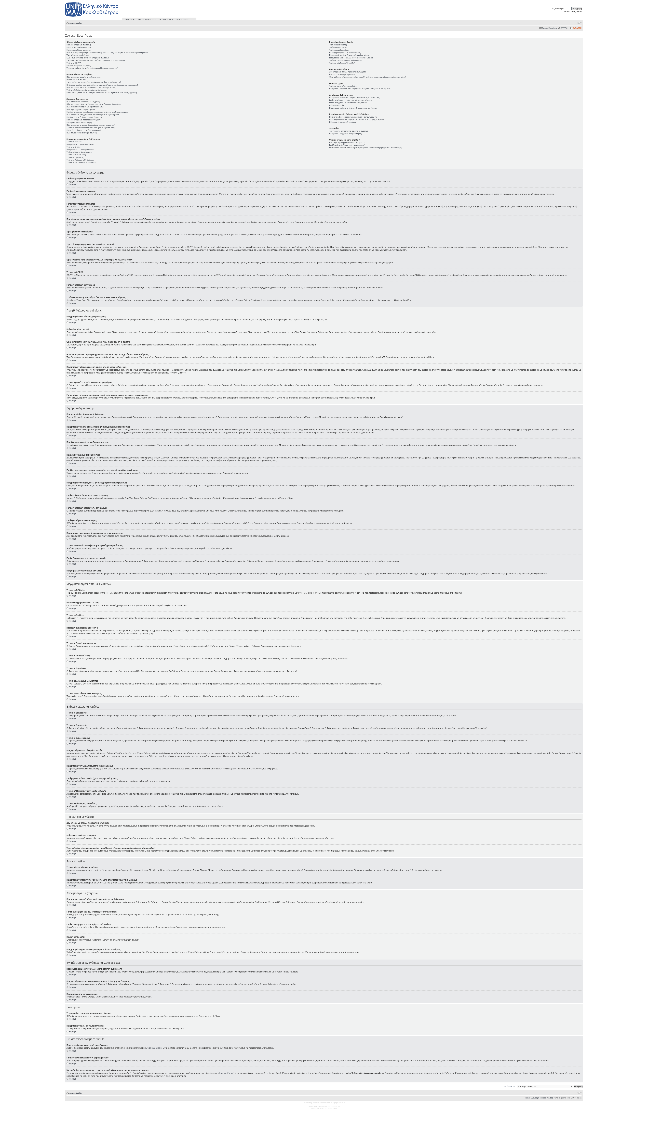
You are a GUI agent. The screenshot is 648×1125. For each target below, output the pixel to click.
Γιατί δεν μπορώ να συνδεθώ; (78, 45)
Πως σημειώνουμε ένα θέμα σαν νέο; (81, 133)
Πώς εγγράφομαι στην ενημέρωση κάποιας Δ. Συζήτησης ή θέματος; (357, 119)
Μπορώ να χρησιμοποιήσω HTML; (80, 144)
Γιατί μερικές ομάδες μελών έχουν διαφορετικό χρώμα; (351, 58)
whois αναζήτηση (226, 1073)
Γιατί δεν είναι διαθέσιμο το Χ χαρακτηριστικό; (347, 145)
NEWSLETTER (182, 19)
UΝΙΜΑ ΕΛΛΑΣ (129, 19)
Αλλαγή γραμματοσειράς (579, 22)
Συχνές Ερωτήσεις (549, 28)
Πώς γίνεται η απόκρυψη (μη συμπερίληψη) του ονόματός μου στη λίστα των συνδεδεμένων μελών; (107, 53)
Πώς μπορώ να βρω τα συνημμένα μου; (345, 134)
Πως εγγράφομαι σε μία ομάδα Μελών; (345, 53)
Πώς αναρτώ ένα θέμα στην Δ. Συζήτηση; (83, 102)
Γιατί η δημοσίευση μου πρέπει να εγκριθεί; (83, 130)
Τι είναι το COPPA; (74, 63)
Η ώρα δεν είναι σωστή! (76, 80)
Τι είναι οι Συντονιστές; (338, 47)
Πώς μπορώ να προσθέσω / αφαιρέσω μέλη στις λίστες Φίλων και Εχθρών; (360, 89)
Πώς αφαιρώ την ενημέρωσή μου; (343, 122)
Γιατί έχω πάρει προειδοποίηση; (79, 122)
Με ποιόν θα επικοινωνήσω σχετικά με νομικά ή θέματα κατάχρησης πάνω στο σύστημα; (365, 148)
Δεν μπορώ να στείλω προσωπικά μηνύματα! (347, 72)
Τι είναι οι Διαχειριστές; (338, 45)
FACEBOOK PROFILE (147, 19)
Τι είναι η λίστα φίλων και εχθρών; (343, 86)
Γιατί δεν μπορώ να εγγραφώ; (78, 66)
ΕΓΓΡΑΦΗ (565, 28)
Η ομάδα (526, 1098)
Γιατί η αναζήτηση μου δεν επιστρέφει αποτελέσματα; (350, 100)
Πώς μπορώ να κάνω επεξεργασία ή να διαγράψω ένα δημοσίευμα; (94, 104)
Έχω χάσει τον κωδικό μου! (77, 55)
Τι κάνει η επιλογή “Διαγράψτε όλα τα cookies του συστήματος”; (92, 68)
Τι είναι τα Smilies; (73, 147)
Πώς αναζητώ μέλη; (337, 105)
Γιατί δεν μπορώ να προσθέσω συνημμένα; (84, 120)
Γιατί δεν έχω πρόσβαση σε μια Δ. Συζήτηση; (84, 117)
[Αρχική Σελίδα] (92, 17)
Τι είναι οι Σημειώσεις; (75, 157)
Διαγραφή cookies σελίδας (542, 1098)
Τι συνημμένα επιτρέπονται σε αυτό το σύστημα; (348, 131)
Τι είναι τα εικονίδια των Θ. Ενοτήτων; (81, 162)
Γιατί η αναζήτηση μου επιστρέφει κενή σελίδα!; (348, 103)
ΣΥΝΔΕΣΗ (577, 28)
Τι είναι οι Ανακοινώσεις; (76, 155)
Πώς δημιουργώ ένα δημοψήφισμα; (80, 109)
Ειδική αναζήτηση (573, 11)
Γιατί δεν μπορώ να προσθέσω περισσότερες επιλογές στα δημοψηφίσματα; (97, 112)
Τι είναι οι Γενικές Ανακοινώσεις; (79, 152)
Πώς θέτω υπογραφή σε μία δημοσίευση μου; (84, 107)
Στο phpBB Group (154, 1048)
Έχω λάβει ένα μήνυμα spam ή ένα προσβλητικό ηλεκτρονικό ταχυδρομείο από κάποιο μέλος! (367, 77)
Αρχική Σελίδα (75, 23)
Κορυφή (72, 184)
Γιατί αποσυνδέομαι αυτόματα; (78, 50)
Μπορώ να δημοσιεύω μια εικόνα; (80, 149)
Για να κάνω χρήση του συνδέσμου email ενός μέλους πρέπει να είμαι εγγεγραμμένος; (101, 93)
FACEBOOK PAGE (166, 19)
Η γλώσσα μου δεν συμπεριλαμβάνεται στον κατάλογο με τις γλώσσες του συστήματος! (102, 85)
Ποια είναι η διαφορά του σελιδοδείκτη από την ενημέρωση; (353, 117)
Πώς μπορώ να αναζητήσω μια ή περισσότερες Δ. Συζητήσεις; (354, 97)
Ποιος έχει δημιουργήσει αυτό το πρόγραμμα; (347, 143)
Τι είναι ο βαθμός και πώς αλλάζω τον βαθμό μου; (86, 90)
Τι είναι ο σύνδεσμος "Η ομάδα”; (342, 63)
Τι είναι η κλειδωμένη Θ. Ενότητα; (80, 160)
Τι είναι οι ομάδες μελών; (339, 50)
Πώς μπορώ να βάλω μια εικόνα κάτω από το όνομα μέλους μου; (92, 87)
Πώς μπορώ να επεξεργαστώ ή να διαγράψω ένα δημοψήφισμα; (92, 115)
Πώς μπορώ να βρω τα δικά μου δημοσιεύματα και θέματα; (353, 108)
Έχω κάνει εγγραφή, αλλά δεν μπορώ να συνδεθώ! (87, 58)
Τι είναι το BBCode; (74, 142)
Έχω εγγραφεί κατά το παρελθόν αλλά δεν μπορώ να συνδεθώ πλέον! (95, 60)
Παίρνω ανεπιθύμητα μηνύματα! (342, 74)
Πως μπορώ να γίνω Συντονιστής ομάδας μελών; (349, 55)
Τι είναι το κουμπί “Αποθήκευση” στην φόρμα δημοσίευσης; (90, 128)
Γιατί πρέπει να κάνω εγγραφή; (79, 47)
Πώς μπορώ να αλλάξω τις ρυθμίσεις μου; (83, 77)
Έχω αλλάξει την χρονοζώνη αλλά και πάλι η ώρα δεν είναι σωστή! (93, 82)
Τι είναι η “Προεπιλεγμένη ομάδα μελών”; (346, 60)
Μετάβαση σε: (509, 1086)
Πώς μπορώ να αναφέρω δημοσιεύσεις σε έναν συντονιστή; (90, 125)
